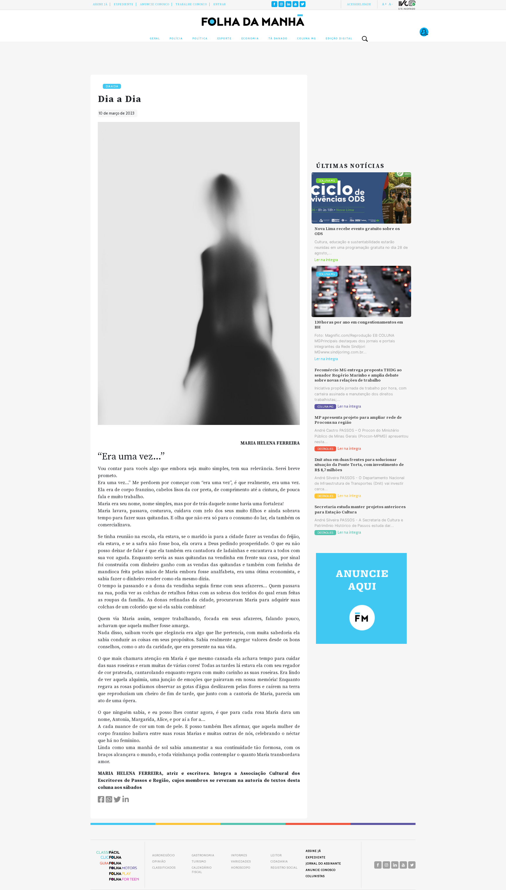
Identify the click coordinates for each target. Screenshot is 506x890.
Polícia (176, 38)
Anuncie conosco (154, 4)
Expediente (124, 4)
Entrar (219, 4)
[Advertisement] (361, 111)
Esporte (224, 38)
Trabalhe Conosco (191, 4)
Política (200, 38)
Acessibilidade (359, 4)
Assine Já (100, 4)
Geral (155, 38)
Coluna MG (306, 38)
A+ (384, 4)
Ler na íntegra (326, 260)
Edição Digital (339, 38)
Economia (250, 38)
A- (391, 4)
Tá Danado (278, 38)
